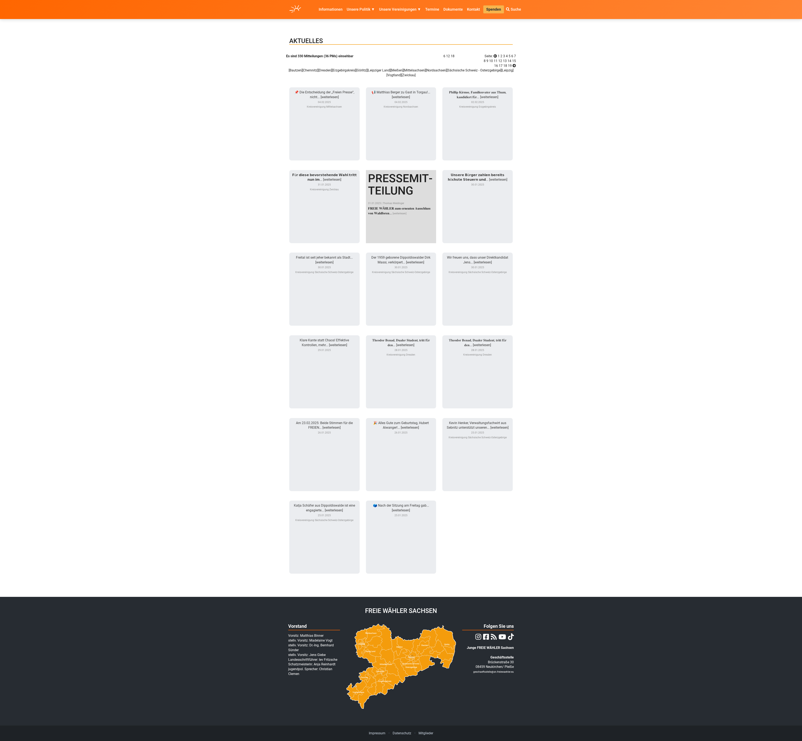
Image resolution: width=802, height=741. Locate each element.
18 (505, 66)
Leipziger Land (379, 70)
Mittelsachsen (414, 70)
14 (509, 61)
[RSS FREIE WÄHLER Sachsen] (493, 638)
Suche (515, 9)
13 (505, 61)
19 (510, 66)
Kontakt (473, 9)
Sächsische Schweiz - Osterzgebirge (474, 70)
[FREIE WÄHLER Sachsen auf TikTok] (510, 638)
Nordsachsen (436, 70)
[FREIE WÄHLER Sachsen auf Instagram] (477, 638)
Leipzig (507, 70)
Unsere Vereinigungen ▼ (400, 9)
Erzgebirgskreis (344, 70)
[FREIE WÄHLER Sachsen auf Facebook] (485, 638)
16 (496, 66)
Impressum (377, 733)
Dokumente (453, 9)
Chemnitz (310, 70)
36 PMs (330, 56)
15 (514, 61)
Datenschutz (402, 733)
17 (501, 66)
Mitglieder (426, 733)
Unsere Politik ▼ (361, 9)
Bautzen (295, 70)
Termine (432, 9)
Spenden (493, 9)
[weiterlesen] (399, 213)
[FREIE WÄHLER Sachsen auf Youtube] (501, 638)
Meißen (396, 70)
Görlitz (361, 70)
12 (448, 56)
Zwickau (408, 75)
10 (491, 61)
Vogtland (394, 75)
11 (495, 61)
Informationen (331, 9)
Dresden (325, 70)
